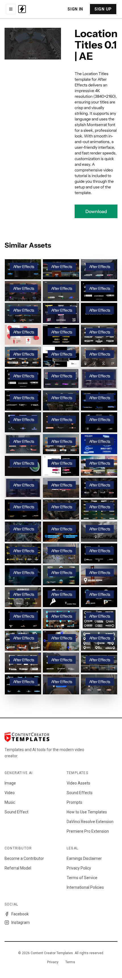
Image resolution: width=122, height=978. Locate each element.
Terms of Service (82, 877)
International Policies (85, 887)
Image (10, 783)
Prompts (74, 802)
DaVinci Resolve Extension (90, 821)
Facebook (20, 914)
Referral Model (18, 868)
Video (10, 792)
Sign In (75, 9)
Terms (70, 962)
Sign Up (103, 9)
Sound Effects (79, 792)
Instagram (20, 922)
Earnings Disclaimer (84, 858)
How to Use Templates (87, 812)
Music (10, 802)
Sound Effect (16, 812)
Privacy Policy (79, 868)
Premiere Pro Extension (88, 831)
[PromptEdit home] (22, 9)
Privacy (52, 962)
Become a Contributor (24, 858)
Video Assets (78, 783)
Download (96, 211)
